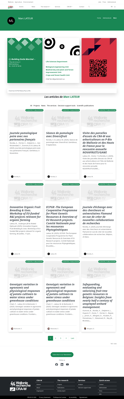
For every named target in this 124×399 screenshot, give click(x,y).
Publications (60, 387)
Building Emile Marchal (22, 59)
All (31, 105)
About (38, 387)
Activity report (61, 391)
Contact (81, 7)
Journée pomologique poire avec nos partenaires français (23, 136)
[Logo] (20, 386)
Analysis (80, 384)
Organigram (40, 391)
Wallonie (10, 2)
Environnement (28, 2)
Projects (36, 105)
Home (99, 18)
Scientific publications (85, 105)
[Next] (66, 338)
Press (104, 2)
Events (21, 7)
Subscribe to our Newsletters (62, 355)
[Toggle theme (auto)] (115, 7)
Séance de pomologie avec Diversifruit (59, 134)
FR (111, 7)
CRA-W (69, 7)
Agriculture (18, 2)
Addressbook (111, 2)
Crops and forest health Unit (58, 75)
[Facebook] (56, 364)
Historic (39, 384)
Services (57, 7)
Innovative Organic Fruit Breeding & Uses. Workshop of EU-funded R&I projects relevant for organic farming (25, 213)
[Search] (94, 6)
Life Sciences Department (56, 61)
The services (52, 105)
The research (45, 7)
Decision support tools (66, 105)
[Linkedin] (62, 364)
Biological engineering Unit (57, 67)
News (33, 7)
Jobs (100, 2)
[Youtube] (67, 364)
